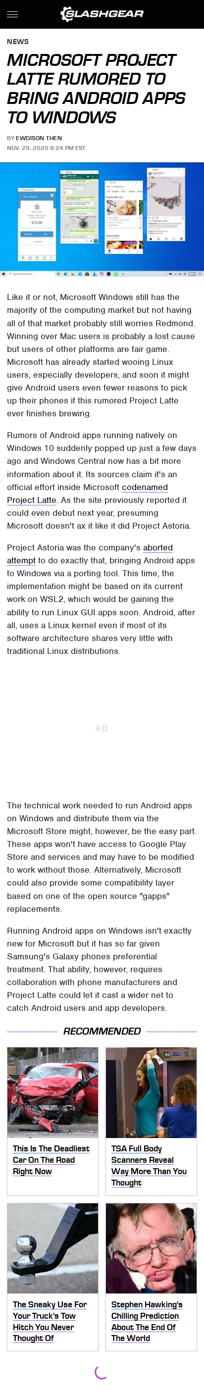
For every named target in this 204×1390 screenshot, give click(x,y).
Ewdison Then (39, 138)
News (18, 42)
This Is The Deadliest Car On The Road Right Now (51, 1159)
